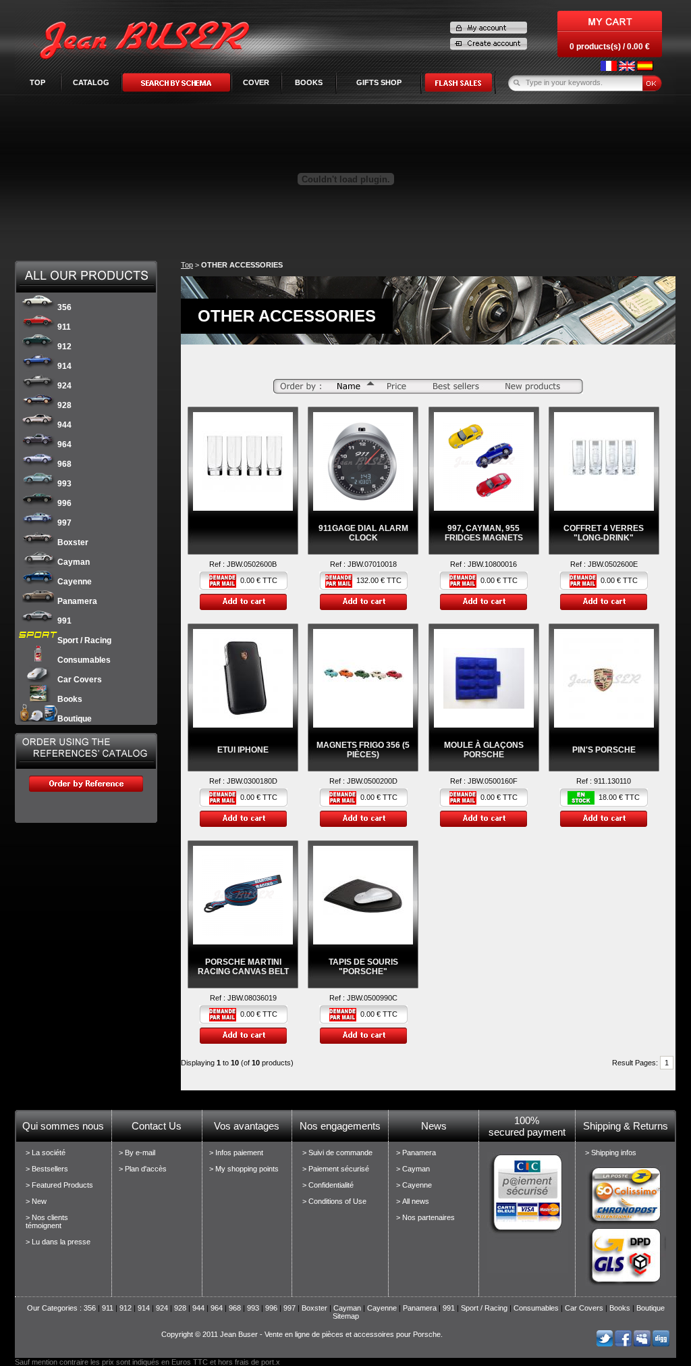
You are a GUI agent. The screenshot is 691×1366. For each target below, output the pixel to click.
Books (69, 699)
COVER (256, 82)
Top (37, 82)
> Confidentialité (328, 1185)
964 (64, 444)
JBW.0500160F (493, 781)
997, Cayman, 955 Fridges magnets (484, 533)
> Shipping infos (610, 1152)
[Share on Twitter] (604, 1344)
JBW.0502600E (613, 564)
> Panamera (416, 1152)
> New (36, 1201)
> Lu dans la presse (58, 1242)
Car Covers (79, 679)
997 (64, 523)
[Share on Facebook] (623, 1344)
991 (64, 621)
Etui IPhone (243, 750)
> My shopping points (244, 1169)
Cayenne (74, 581)
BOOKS (309, 82)
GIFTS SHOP (379, 82)
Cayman (73, 562)
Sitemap (346, 1316)
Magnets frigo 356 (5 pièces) (363, 749)
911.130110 (612, 781)
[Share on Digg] (661, 1344)
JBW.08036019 (252, 998)
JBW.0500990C (372, 998)
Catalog (91, 82)
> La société (45, 1152)
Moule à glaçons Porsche (484, 749)
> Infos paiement (236, 1152)
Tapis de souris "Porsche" (363, 966)
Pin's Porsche (604, 750)
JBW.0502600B (252, 564)
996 (64, 503)
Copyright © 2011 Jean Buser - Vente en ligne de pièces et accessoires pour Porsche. (302, 1334)
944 (64, 425)
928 (64, 405)
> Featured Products (59, 1185)
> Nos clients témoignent (47, 1221)
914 (64, 366)
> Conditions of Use (334, 1201)
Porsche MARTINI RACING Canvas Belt (243, 966)
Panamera (77, 601)
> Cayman (413, 1169)
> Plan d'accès (143, 1169)
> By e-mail (137, 1152)
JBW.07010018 (372, 564)
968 (64, 464)
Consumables (84, 660)
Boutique (74, 719)
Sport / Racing (84, 640)
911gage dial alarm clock (363, 533)
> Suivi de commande (337, 1152)
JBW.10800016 (492, 564)
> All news (412, 1201)
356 (64, 307)
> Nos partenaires (425, 1217)
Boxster (72, 542)
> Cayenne (414, 1185)
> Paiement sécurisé (335, 1169)
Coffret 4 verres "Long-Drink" (603, 533)
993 (64, 483)
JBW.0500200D (372, 781)
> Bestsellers (47, 1169)
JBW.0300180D (252, 781)
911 (64, 327)
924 (64, 385)
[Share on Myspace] (642, 1344)
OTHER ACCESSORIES (242, 265)
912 (64, 346)
